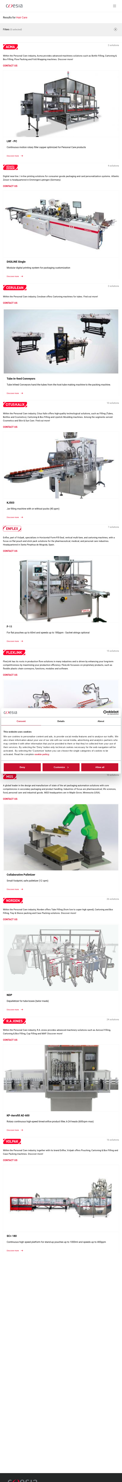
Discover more (13, 156)
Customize (59, 767)
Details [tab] (61, 721)
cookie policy (42, 754)
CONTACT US (10, 65)
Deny (22, 767)
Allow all (99, 767)
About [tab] (101, 721)
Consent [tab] (21, 721)
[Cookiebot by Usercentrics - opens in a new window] (106, 712)
